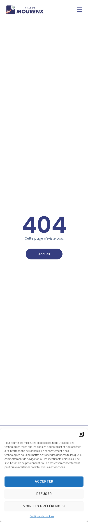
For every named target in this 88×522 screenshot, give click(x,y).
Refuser (44, 494)
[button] (81, 434)
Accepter (44, 481)
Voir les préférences (44, 506)
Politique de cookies (42, 516)
